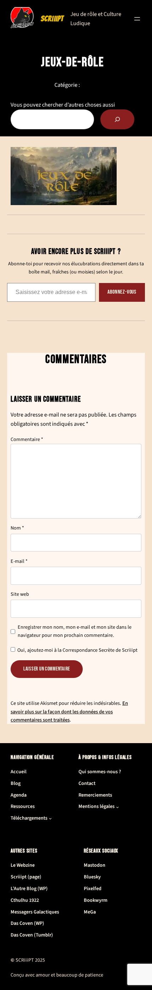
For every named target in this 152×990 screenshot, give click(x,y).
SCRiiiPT (52, 19)
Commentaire (27, 439)
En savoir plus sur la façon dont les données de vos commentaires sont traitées (69, 711)
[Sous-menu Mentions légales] (117, 807)
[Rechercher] (117, 119)
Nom (17, 528)
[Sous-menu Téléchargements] (50, 818)
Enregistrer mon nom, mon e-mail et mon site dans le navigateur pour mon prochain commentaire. (74, 631)
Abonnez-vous (121, 292)
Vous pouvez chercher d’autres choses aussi (63, 105)
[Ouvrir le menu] (137, 19)
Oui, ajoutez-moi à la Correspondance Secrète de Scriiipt (77, 650)
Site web (20, 594)
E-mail (19, 561)
